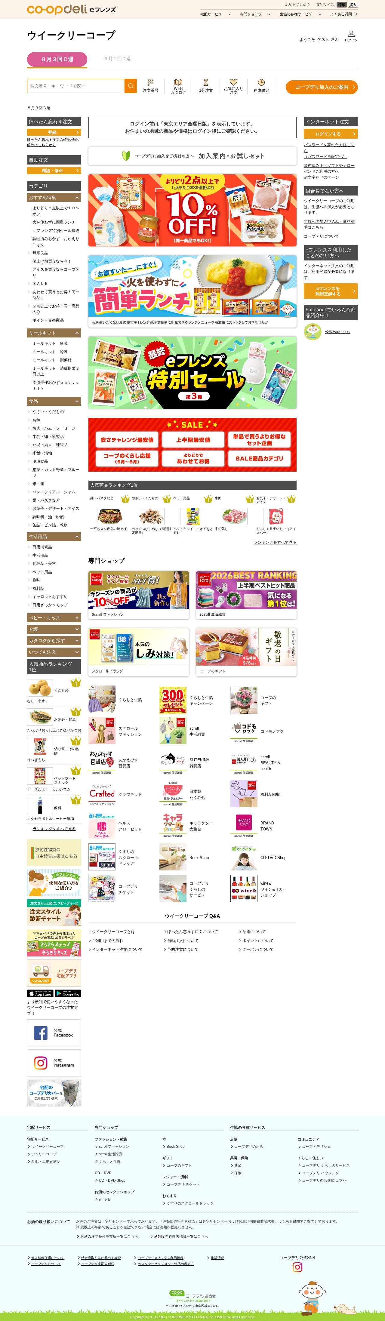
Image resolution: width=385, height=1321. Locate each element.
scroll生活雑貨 (110, 1154)
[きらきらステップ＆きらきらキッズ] (54, 953)
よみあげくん (295, 4)
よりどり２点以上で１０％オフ (55, 211)
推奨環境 (217, 1258)
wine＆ (104, 1199)
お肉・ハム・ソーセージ (53, 428)
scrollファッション (114, 1146)
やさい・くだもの (48, 411)
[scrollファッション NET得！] (138, 616)
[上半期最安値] (193, 444)
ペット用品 (42, 572)
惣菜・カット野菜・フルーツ (55, 472)
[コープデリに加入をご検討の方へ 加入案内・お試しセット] (192, 162)
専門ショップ (251, 14)
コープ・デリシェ (316, 1146)
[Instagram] (54, 1073)
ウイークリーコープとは (113, 931)
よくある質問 (341, 14)
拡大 (352, 5)
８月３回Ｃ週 (57, 59)
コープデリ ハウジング (320, 1173)
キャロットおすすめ (50, 596)
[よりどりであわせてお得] (193, 463)
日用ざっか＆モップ (50, 605)
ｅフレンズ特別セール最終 (55, 230)
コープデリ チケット (183, 1184)
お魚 (36, 420)
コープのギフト (179, 1165)
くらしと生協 (110, 1161)
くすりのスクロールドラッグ (190, 1203)
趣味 (36, 580)
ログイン (351, 40)
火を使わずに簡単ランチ (53, 222)
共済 (238, 1165)
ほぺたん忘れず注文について (192, 931)
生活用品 (40, 555)
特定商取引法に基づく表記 (101, 1258)
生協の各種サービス (296, 14)
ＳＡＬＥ (40, 283)
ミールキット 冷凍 (50, 351)
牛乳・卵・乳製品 (48, 436)
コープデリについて (321, 236)
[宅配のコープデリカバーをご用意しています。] (54, 1103)
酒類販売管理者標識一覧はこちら (181, 1236)
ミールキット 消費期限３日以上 (55, 371)
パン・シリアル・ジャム (53, 492)
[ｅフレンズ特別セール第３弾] (192, 405)
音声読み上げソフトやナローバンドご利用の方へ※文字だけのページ (329, 171)
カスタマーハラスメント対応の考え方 (166, 1264)
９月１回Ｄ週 (117, 58)
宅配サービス (211, 14)
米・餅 (38, 484)
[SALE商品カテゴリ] (259, 463)
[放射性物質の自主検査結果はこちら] (54, 863)
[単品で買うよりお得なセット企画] (259, 444)
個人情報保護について (47, 1258)
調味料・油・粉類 (48, 517)
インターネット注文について (117, 949)
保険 (238, 1173)
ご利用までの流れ (107, 940)
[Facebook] (54, 1043)
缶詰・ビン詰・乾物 (50, 525)
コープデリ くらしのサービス (326, 1165)
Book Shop (176, 1146)
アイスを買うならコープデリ (55, 272)
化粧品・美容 (44, 563)
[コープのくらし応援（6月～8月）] (127, 463)
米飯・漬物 (42, 453)
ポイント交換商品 (48, 320)
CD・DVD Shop (112, 1180)
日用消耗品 (42, 547)
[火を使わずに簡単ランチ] (192, 324)
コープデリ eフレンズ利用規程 (160, 1258)
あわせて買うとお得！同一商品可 (55, 295)
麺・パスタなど (46, 500)
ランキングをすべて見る (275, 542)
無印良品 (40, 253)
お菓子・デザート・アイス (55, 508)
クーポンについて (258, 949)
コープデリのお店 (248, 1146)
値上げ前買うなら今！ (52, 261)
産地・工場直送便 (45, 1161)
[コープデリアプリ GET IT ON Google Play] (68, 995)
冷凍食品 (40, 461)
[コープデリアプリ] (54, 985)
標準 (341, 5)
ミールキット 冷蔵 (50, 343)
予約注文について (183, 949)
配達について (254, 931)
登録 (52, 132)
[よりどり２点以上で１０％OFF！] (192, 243)
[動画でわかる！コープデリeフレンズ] (54, 893)
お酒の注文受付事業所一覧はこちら (109, 1236)
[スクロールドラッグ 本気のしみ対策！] (138, 673)
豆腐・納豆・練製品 (50, 444)
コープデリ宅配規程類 (97, 1264)
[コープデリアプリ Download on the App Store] (40, 995)
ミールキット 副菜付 (52, 360)
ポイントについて (258, 940)
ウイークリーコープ (71, 35)
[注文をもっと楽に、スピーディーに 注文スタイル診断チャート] (54, 923)
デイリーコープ (44, 1154)
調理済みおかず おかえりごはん (55, 241)
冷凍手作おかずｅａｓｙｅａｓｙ (55, 385)
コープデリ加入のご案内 (321, 87)
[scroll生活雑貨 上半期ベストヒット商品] (246, 616)
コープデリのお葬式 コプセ (324, 1180)
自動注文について (183, 940)
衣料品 (38, 588)
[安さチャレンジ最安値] (127, 444)
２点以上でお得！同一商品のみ (55, 309)
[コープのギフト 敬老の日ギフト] (246, 673)
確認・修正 (52, 170)
